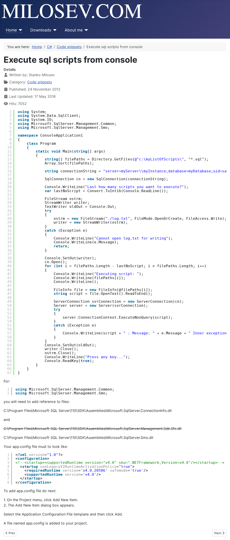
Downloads (40, 30)
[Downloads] (54, 30)
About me (74, 30)
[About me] (85, 30)
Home (11, 30)
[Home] (19, 30)
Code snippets (39, 82)
